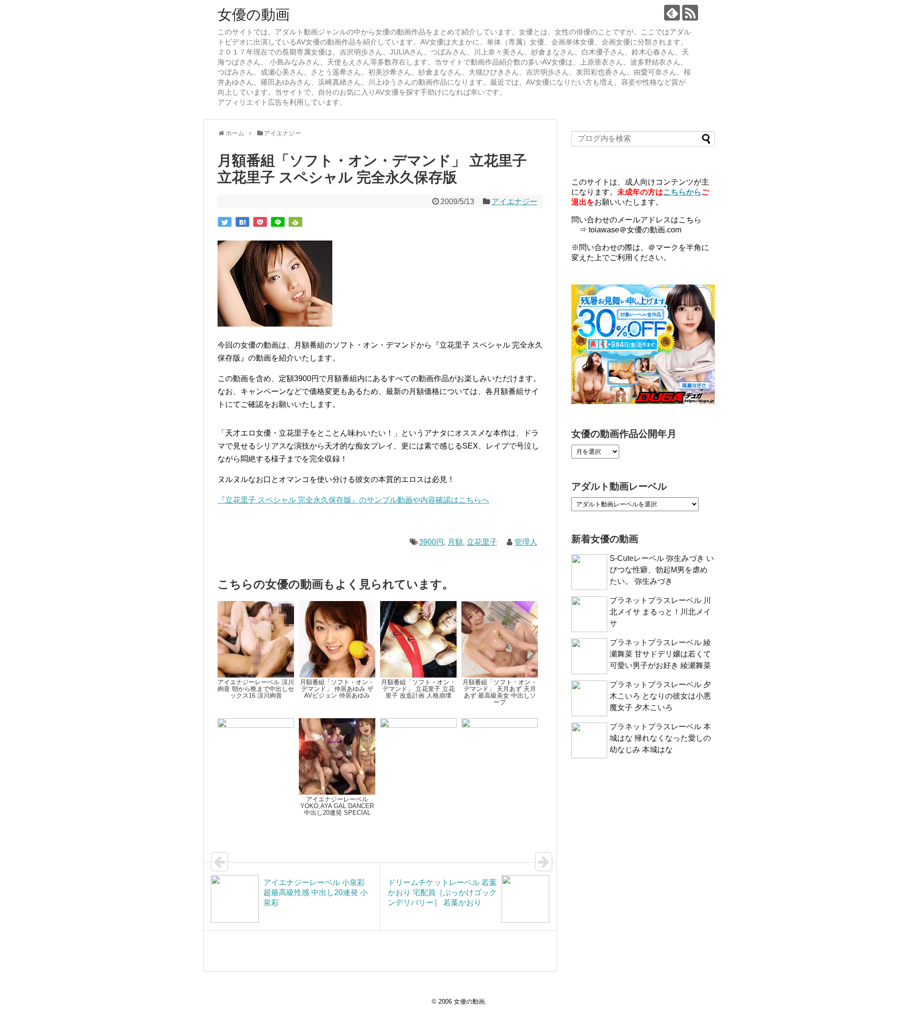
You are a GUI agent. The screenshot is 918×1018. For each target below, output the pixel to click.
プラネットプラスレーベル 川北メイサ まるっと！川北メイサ (660, 611)
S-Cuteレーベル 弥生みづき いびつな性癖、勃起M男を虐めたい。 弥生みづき (662, 569)
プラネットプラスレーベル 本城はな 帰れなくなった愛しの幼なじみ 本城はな (660, 738)
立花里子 (482, 542)
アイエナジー (514, 201)
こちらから (682, 192)
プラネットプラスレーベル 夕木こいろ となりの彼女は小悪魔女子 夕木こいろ (660, 696)
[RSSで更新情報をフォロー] (690, 13)
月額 (455, 542)
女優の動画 (254, 14)
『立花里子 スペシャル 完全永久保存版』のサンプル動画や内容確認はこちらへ (353, 500)
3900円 (431, 542)
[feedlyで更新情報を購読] (672, 13)
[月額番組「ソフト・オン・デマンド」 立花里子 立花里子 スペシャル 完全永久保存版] (242, 222)
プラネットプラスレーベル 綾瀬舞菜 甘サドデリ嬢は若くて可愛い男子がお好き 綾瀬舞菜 (660, 653)
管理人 (525, 542)
